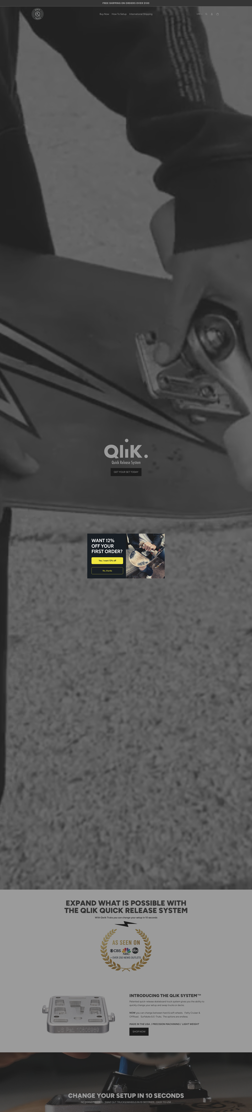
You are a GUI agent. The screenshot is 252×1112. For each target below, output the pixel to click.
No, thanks (107, 570)
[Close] (161, 537)
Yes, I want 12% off (107, 560)
